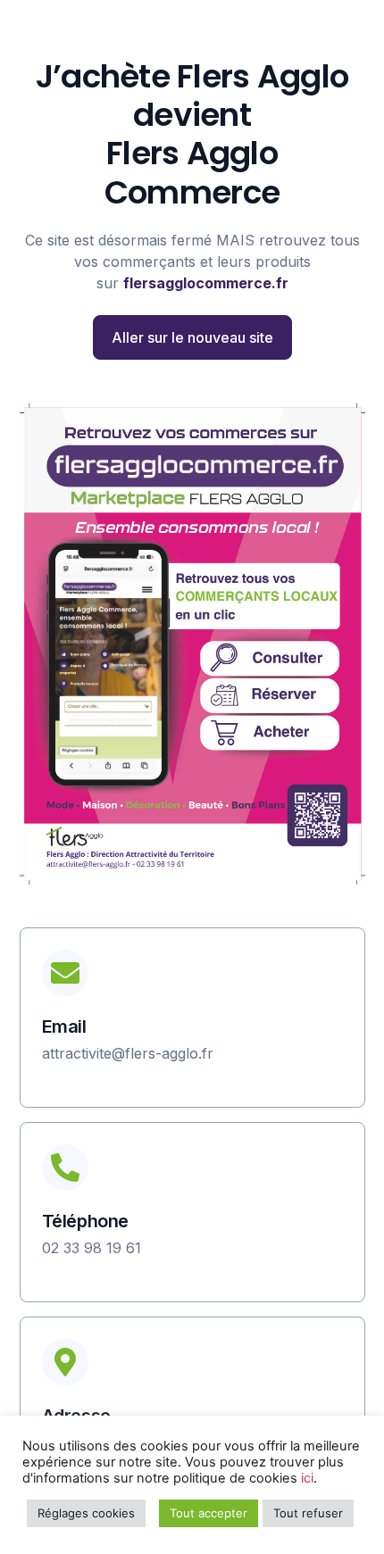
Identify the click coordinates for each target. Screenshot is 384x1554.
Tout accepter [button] (208, 1513)
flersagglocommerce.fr (205, 283)
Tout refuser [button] (308, 1513)
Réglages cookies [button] (86, 1513)
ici (307, 1478)
